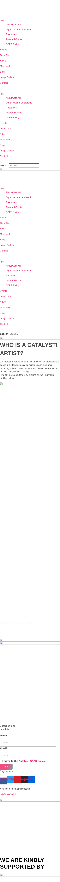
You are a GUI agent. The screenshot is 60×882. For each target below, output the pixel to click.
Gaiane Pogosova (16, 623)
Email (3, 748)
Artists (3, 61)
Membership (6, 66)
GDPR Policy (12, 44)
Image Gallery (7, 77)
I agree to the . (24, 761)
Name (3, 735)
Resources (11, 34)
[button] (30, 88)
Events (3, 50)
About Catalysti (13, 24)
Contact (4, 83)
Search (4, 165)
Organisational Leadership (19, 29)
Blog (2, 72)
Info (2, 20)
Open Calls (5, 55)
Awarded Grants (14, 39)
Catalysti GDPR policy (32, 761)
